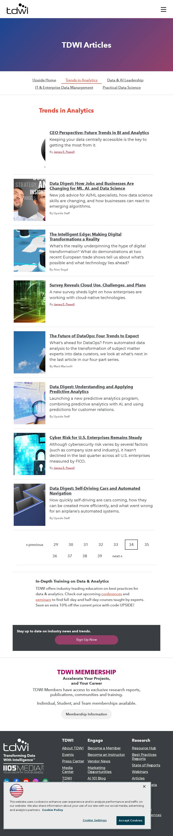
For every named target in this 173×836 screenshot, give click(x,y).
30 (71, 544)
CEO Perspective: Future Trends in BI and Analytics (99, 132)
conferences (111, 594)
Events (68, 755)
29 (56, 544)
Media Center (68, 770)
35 (147, 544)
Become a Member (104, 748)
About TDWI (73, 748)
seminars (43, 599)
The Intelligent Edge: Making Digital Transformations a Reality (86, 237)
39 (99, 556)
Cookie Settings (95, 820)
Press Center (73, 761)
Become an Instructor (106, 755)
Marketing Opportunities (100, 770)
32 (101, 544)
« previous (34, 544)
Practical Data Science (122, 87)
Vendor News (99, 761)
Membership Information (86, 714)
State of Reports (146, 765)
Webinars (140, 772)
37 (70, 556)
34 (131, 544)
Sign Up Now (86, 640)
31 (86, 544)
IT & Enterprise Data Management (64, 87)
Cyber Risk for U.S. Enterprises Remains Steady (96, 437)
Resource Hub (144, 748)
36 (55, 556)
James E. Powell (64, 152)
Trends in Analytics (81, 80)
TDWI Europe (68, 780)
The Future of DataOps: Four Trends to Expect (94, 336)
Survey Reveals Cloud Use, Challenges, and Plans (98, 285)
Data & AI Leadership (125, 80)
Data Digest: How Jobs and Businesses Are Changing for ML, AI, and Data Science (92, 186)
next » (117, 556)
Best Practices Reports (144, 757)
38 (84, 556)
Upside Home (44, 80)
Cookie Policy (52, 810)
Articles (138, 778)
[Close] (144, 786)
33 (116, 544)
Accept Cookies (130, 820)
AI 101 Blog (97, 778)
